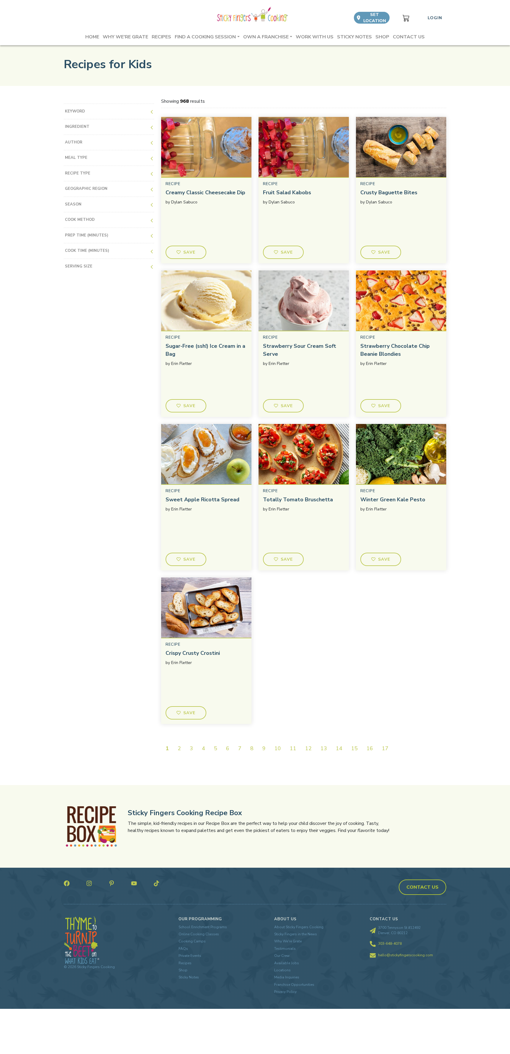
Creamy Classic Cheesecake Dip (205, 192)
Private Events (190, 956)
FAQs (183, 949)
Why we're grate (125, 37)
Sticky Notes (354, 37)
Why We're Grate (288, 941)
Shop (382, 37)
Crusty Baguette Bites (388, 192)
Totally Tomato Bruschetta (298, 499)
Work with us (315, 37)
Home (92, 37)
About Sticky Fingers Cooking (298, 927)
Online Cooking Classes (199, 934)
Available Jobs (286, 963)
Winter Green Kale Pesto (392, 499)
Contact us (409, 37)
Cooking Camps (192, 941)
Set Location (374, 18)
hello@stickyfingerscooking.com (405, 955)
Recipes (161, 37)
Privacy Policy (285, 992)
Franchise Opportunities (294, 985)
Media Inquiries (286, 977)
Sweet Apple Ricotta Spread (202, 499)
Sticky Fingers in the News (295, 934)
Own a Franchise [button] (266, 37)
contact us (422, 887)
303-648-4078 (390, 943)
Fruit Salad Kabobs (287, 192)
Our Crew (282, 956)
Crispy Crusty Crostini (193, 653)
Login (435, 18)
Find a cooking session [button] (205, 37)
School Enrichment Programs (203, 927)
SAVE (189, 252)
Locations (282, 970)
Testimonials (285, 949)
